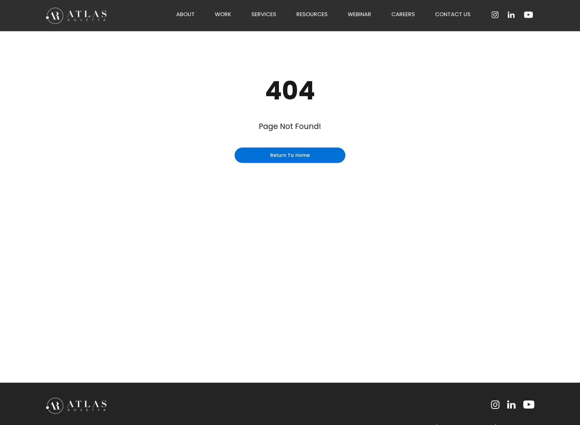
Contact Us (453, 14)
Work (223, 14)
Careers (403, 14)
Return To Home (290, 155)
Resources (312, 14)
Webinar (359, 14)
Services (263, 14)
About (185, 14)
